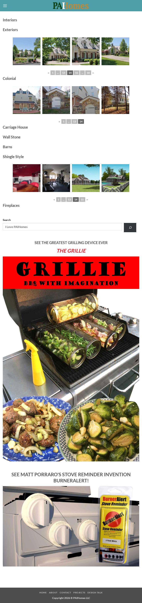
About (53, 592)
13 (63, 72)
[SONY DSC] (26, 51)
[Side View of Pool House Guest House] (86, 178)
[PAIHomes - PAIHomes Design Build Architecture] (71, 5)
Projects (79, 592)
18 (88, 72)
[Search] (130, 227)
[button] (5, 5)
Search (7, 219)
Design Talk (95, 592)
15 (76, 72)
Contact (65, 592)
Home (43, 592)
